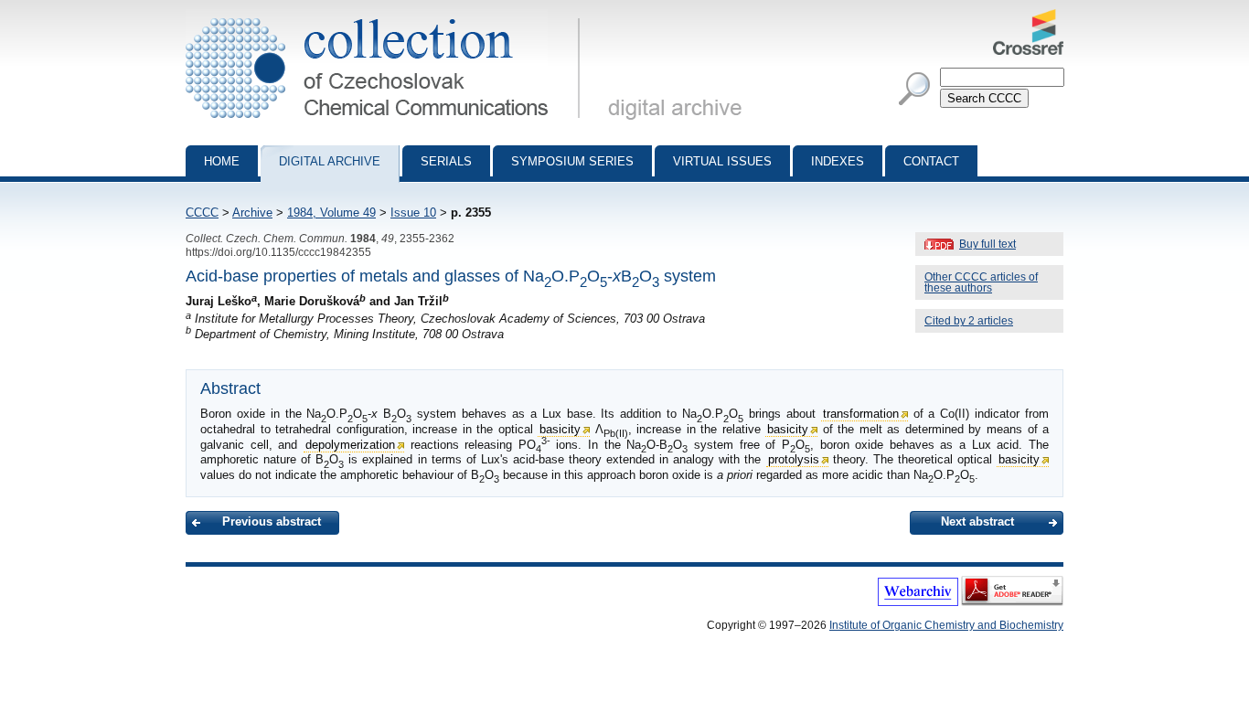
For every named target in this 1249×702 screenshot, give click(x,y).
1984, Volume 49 (331, 212)
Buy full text (987, 244)
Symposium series (572, 161)
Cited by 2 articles (968, 320)
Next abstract (977, 521)
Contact (931, 161)
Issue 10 (413, 212)
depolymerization (350, 445)
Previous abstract (271, 521)
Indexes (837, 161)
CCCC (202, 212)
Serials (446, 161)
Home (222, 161)
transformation (861, 413)
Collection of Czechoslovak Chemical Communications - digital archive (388, 16)
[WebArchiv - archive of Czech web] (918, 602)
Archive (252, 212)
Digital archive (329, 161)
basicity (560, 429)
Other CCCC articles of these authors (981, 282)
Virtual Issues (722, 161)
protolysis (793, 459)
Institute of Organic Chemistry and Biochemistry (946, 625)
